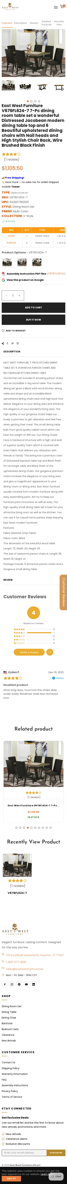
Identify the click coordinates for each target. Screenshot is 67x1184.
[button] (49, 652)
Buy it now (33, 319)
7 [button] (39, 828)
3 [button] (35, 101)
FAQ (4, 1079)
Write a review (29, 652)
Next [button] (62, 89)
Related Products (47, 23)
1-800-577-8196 (16, 962)
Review (34, 23)
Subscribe (56, 1152)
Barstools (7, 1023)
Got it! (11, 1178)
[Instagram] (12, 984)
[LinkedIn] (33, 984)
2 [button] (31, 101)
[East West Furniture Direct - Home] (33, 929)
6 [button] (35, 828)
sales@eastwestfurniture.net (24, 969)
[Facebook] (5, 984)
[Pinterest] (19, 984)
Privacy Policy (10, 1091)
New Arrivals (9, 1040)
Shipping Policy (10, 1068)
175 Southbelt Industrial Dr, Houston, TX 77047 (35, 955)
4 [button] (39, 101)
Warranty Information (15, 1074)
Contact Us (8, 1062)
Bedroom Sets (10, 1029)
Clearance (8, 1035)
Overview (7, 23)
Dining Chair (9, 1017)
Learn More (47, 1174)
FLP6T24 (60, 273)
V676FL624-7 (17, 893)
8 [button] (43, 828)
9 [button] (47, 828)
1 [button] (28, 101)
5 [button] (31, 828)
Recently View (59, 23)
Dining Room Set (11, 1006)
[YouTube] (26, 984)
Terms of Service (12, 1097)
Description (20, 23)
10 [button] (50, 828)
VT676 (51, 273)
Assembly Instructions (15, 1085)
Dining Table (9, 1012)
